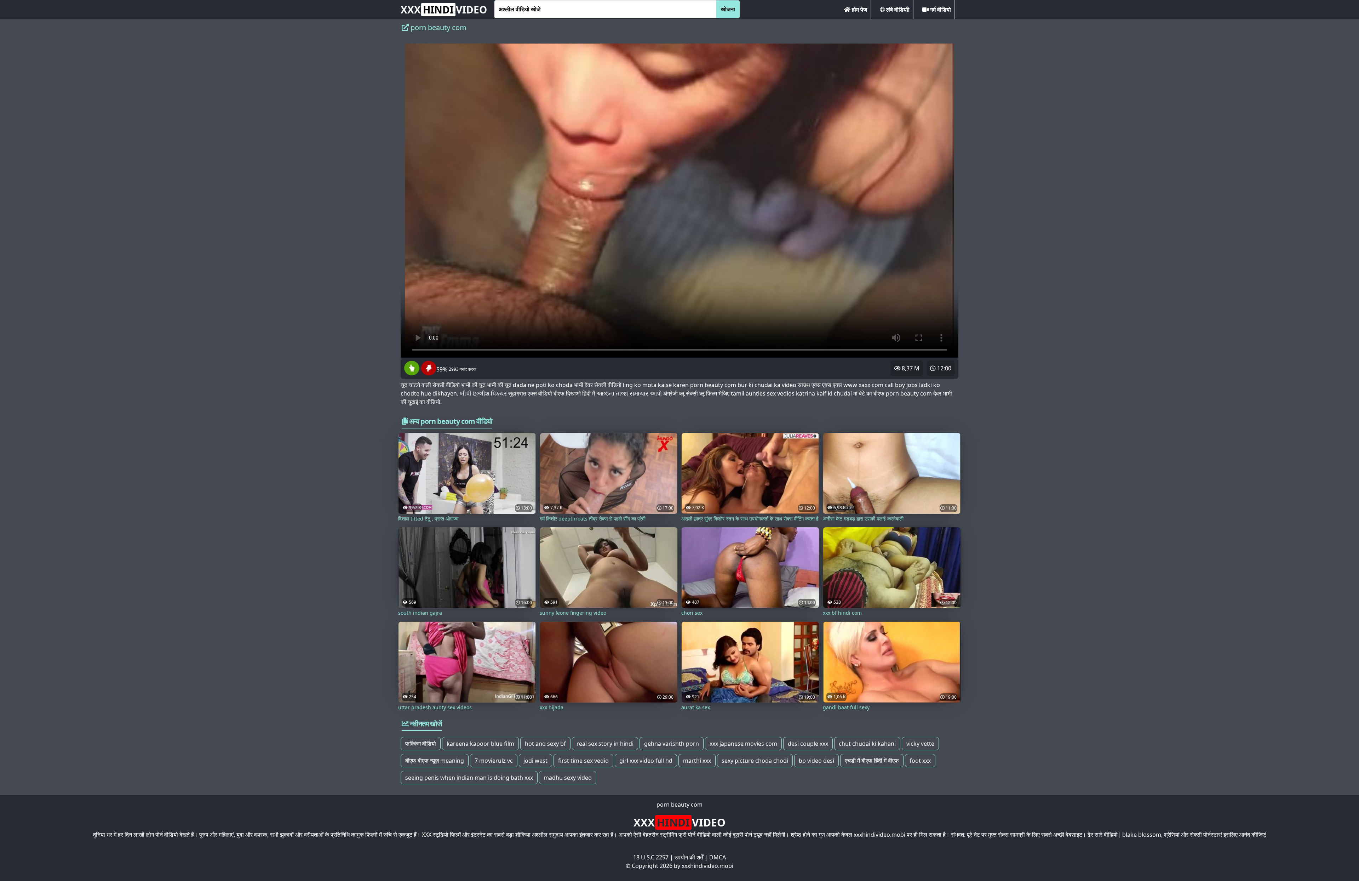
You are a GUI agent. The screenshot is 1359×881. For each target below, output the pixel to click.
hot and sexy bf (545, 744)
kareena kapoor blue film (480, 744)
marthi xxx (697, 761)
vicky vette (920, 744)
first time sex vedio (583, 761)
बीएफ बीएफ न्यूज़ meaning (434, 761)
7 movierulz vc (494, 761)
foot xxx (920, 761)
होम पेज (858, 9)
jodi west (535, 761)
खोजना (728, 9)
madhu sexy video (568, 777)
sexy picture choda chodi (755, 761)
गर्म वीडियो (940, 9)
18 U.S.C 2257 (651, 857)
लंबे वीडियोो (897, 9)
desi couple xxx (808, 744)
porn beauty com (679, 804)
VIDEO (444, 9)
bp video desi (816, 761)
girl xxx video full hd (645, 761)
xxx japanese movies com (743, 744)
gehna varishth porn (671, 744)
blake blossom (1141, 835)
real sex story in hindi (605, 744)
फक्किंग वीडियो (420, 744)
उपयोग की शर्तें (689, 857)
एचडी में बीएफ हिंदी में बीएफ (872, 761)
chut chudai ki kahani (867, 744)
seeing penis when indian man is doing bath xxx (469, 777)
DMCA (717, 857)
